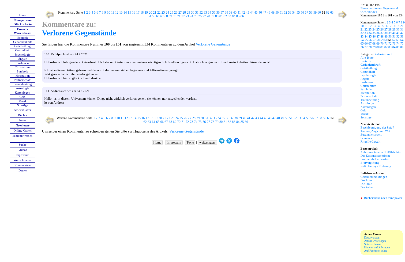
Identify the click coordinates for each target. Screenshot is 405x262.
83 (229, 16)
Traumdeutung (22, 84)
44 (251, 12)
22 (159, 12)
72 (183, 16)
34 (209, 12)
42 (243, 12)
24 (167, 12)
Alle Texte (367, 57)
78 (208, 16)
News (22, 120)
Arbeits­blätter (22, 110)
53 (289, 12)
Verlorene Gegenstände (79, 33)
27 (180, 12)
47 (264, 12)
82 (225, 16)
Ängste (22, 59)
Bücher (22, 115)
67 (162, 16)
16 (133, 12)
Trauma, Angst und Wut (375, 131)
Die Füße (366, 184)
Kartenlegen (22, 92)
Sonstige (22, 105)
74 (191, 16)
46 (260, 12)
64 (149, 16)
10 (108, 12)
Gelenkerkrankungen (373, 176)
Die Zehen (367, 187)
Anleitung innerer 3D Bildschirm (381, 152)
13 (121, 12)
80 (216, 16)
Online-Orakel (23, 130)
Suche (22, 144)
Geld (22, 97)
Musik (23, 101)
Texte (190, 142)
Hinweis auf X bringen (377, 247)
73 (187, 16)
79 (212, 16)
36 (218, 12)
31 (197, 12)
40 (234, 12)
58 (310, 12)
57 (306, 12)
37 (222, 12)
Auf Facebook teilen (375, 250)
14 (125, 12)
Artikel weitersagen (375, 240)
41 (239, 12)
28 (184, 12)
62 (327, 12)
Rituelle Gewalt (370, 141)
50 (277, 12)
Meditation (22, 75)
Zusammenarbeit (371, 134)
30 (192, 12)
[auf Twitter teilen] (229, 142)
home (22, 15)
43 (247, 12)
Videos (22, 150)
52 (285, 12)
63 (332, 12)
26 (175, 12)
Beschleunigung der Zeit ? (377, 127)
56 (302, 12)
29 (188, 12)
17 (137, 12)
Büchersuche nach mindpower (381, 198)
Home (157, 142)
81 (221, 16)
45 (256, 12)
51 (281, 12)
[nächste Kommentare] (343, 18)
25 (171, 12)
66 (157, 16)
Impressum (22, 155)
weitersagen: (207, 142)
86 (242, 16)
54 (294, 12)
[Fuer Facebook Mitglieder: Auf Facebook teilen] (237, 142)
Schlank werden (22, 135)
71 (178, 16)
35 (213, 12)
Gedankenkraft (22, 42)
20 (150, 12)
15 (129, 12)
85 (238, 16)
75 (195, 16)
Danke (23, 170)
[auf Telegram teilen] (222, 142)
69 (170, 16)
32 (201, 12)
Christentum (22, 67)
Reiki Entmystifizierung (375, 166)
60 (319, 12)
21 (154, 12)
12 (116, 12)
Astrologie (22, 88)
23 (163, 12)
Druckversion (371, 237)
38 (226, 12)
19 (146, 12)
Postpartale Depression (374, 159)
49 (272, 12)
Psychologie (22, 54)
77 (204, 16)
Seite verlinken (372, 244)
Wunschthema (22, 160)
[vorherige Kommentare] (49, 18)
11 (112, 12)
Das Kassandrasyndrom (375, 155)
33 (205, 12)
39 (230, 12)
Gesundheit (22, 50)
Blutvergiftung (369, 162)
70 (174, 16)
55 (298, 12)
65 (153, 16)
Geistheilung (22, 46)
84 (233, 16)
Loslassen (22, 63)
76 (200, 16)
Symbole (22, 71)
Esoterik (22, 37)
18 (142, 12)
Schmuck (366, 138)
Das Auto (366, 180)
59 (315, 12)
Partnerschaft (22, 80)
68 (166, 16)
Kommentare (23, 165)
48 (268, 12)
